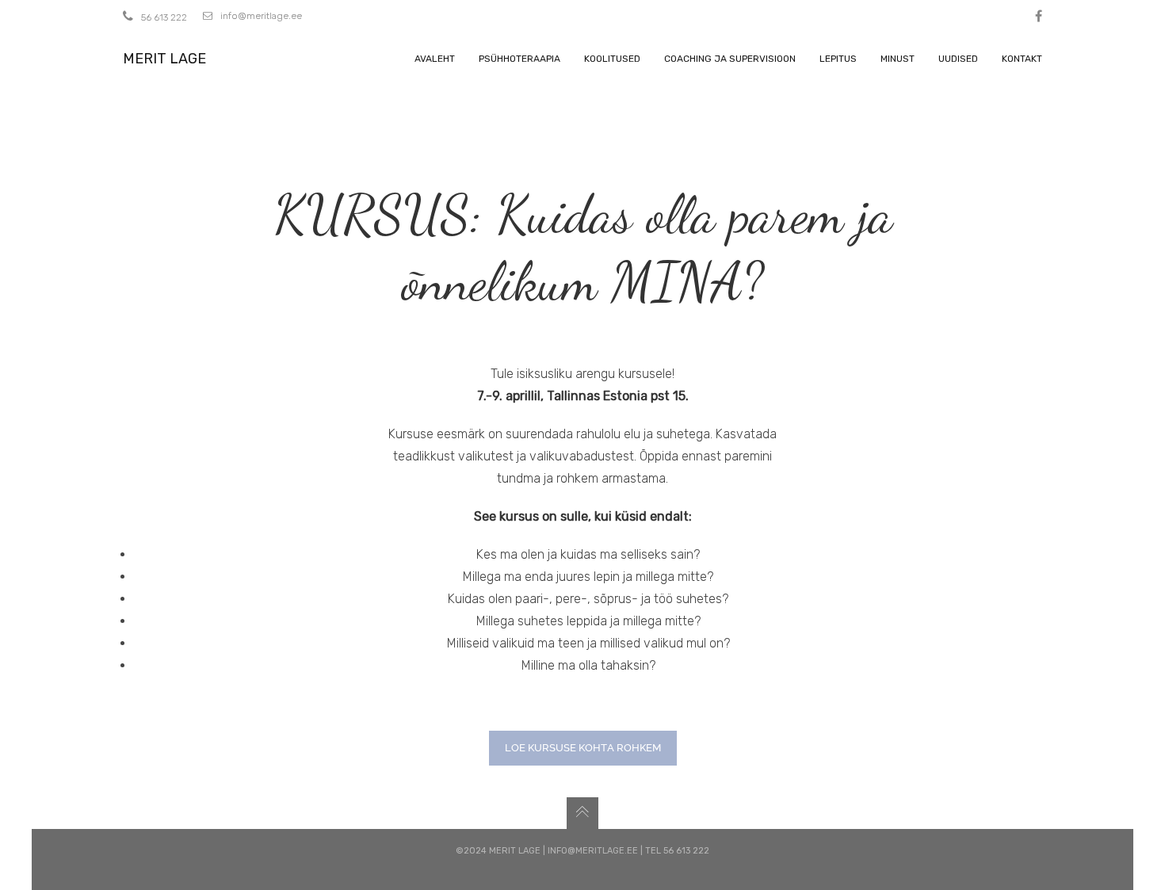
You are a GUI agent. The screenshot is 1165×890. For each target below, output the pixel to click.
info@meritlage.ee (261, 15)
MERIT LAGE (164, 58)
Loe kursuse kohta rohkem (583, 748)
